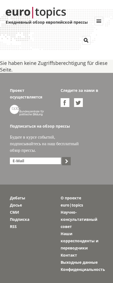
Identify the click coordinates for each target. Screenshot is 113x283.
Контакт (69, 255)
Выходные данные (79, 262)
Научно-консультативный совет (79, 219)
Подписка (19, 219)
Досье (16, 205)
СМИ (14, 212)
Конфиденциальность (82, 269)
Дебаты (17, 197)
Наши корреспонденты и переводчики (79, 241)
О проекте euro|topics (72, 201)
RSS (13, 226)
